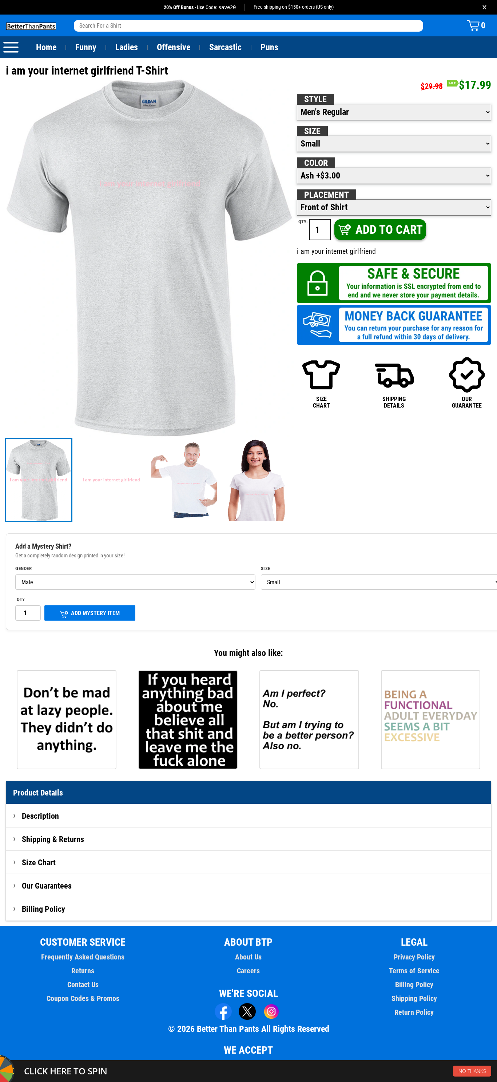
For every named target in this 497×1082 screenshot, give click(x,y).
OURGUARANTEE (467, 402)
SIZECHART (321, 402)
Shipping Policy (414, 998)
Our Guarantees (47, 885)
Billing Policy (43, 909)
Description (40, 816)
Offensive (173, 47)
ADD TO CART (389, 230)
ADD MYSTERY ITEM (95, 613)
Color (316, 163)
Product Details (38, 792)
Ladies (126, 47)
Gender (23, 568)
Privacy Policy (414, 957)
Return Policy (414, 1012)
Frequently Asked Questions (82, 957)
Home (46, 47)
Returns (82, 970)
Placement (326, 195)
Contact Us (83, 984)
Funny (85, 47)
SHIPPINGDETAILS (394, 402)
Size (312, 131)
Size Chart (39, 862)
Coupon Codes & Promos (83, 998)
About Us (248, 957)
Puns (269, 47)
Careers (248, 970)
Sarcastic (225, 47)
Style (315, 99)
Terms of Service (414, 970)
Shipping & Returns (53, 839)
